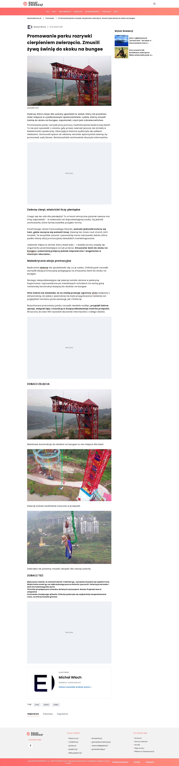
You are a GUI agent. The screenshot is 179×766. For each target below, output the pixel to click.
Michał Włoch (40, 27)
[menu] (30, 746)
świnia (46, 705)
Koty (54, 11)
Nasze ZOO (78, 11)
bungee (31, 251)
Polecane (48, 714)
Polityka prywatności (120, 762)
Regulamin (150, 762)
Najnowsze (33, 714)
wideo (56, 705)
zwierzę (44, 267)
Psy (48, 11)
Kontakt (137, 762)
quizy (116, 11)
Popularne (62, 714)
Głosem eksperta (92, 11)
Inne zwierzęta (65, 11)
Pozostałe (106, 11)
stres (95, 292)
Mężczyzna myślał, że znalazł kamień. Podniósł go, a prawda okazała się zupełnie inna (68, 582)
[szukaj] (154, 4)
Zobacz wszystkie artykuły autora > (75, 687)
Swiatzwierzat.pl (34, 18)
